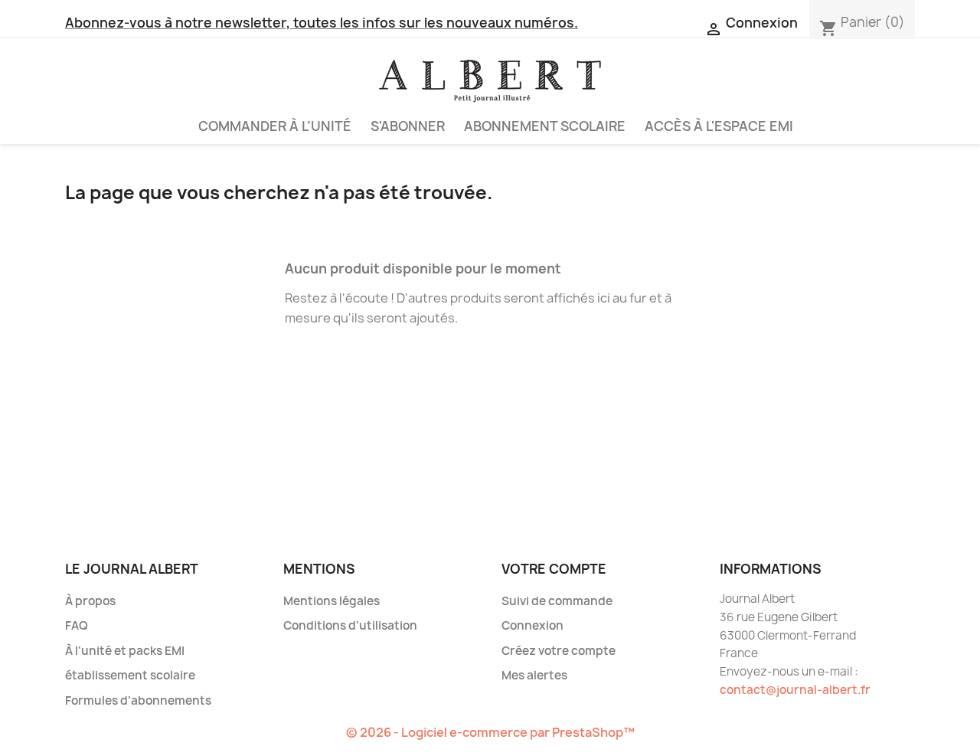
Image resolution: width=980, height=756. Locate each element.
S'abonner (408, 126)
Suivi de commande (556, 601)
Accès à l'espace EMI (719, 126)
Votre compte (553, 569)
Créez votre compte (558, 651)
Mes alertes (534, 675)
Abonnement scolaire (545, 126)
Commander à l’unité (274, 126)
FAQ (76, 625)
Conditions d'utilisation (350, 625)
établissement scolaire (130, 675)
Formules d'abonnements (138, 700)
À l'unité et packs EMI (125, 651)
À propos (90, 601)
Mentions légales (331, 601)
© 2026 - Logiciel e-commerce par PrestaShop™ (490, 732)
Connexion (532, 625)
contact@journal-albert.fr (795, 690)
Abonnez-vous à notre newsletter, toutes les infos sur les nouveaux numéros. (321, 22)
